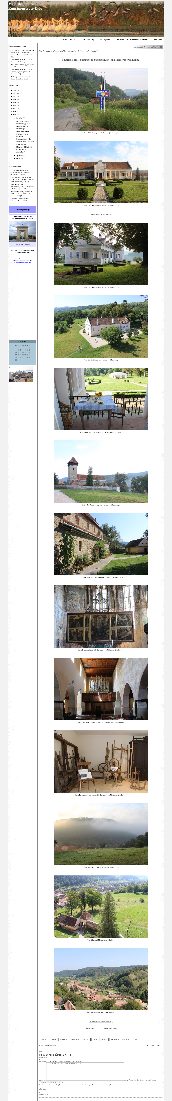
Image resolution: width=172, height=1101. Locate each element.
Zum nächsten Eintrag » (153, 1045)
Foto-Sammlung (88, 40)
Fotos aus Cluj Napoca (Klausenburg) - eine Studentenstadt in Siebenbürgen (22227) (22, 187)
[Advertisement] (22, 303)
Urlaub (95, 1039)
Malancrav (125, 1039)
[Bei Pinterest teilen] (47, 1056)
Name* (126, 1080)
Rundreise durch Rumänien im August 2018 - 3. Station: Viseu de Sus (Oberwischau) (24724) (22, 180)
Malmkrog (104, 1039)
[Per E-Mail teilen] (69, 1056)
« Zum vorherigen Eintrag (47, 1045)
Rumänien (53, 1039)
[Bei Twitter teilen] (43, 1056)
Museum (43, 1039)
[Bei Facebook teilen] (40, 1056)
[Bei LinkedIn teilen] (50, 1056)
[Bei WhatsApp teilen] (66, 1056)
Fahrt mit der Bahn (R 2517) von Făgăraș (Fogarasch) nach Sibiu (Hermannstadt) (22, 72)
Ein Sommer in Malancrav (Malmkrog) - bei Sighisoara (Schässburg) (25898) (20, 172)
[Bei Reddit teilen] (56, 1056)
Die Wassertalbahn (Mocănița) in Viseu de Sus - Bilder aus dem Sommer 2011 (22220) (21, 194)
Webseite (154, 1080)
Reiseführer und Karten (22, 216)
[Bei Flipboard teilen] (62, 1056)
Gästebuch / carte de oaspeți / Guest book (132, 40)
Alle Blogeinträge (22, 210)
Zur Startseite (90, 1028)
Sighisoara (86, 1039)
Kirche (135, 1039)
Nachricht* (42, 1080)
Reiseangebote (104, 40)
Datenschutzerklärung (103, 1085)
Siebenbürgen (74, 1039)
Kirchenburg (115, 1039)
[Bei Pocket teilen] (59, 1056)
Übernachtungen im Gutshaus (101, 214)
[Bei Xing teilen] (53, 1056)
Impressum (157, 40)
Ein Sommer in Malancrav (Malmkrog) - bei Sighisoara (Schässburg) (68, 51)
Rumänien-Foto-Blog (68, 40)
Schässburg (63, 1039)
